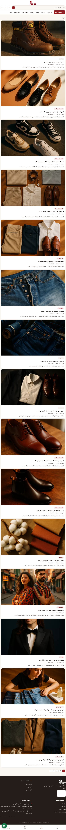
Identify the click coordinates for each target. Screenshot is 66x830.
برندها (32, 12)
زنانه (38, 12)
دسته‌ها (41, 828)
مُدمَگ (10, 12)
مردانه (43, 12)
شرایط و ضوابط (28, 790)
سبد (25, 828)
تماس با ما (63, 807)
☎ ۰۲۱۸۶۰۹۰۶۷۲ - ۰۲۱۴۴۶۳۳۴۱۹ (7, 816)
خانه (57, 828)
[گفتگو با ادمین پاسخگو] (4, 825)
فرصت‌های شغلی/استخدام (60, 812)
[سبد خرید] (1, 7)
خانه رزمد (49, 12)
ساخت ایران (25, 12)
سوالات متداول (62, 809)
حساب (8, 828)
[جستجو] (13, 7)
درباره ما (64, 804)
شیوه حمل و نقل (28, 784)
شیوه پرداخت (29, 787)
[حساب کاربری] (9, 7)
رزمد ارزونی (17, 12)
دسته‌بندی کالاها (58, 12)
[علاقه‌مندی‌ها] (5, 7)
